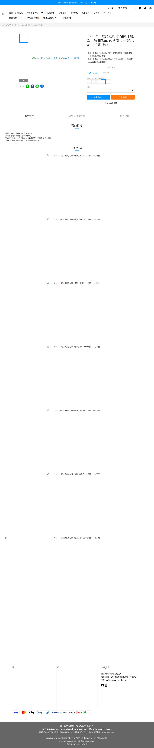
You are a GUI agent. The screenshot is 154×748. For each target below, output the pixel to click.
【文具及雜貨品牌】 (50, 18)
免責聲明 (133, 677)
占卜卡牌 (107, 13)
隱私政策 (124, 677)
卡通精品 (27, 25)
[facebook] (32, 86)
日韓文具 (51, 13)
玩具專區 (86, 13)
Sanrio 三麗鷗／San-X (40, 25)
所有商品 (19, 13)
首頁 (11, 13)
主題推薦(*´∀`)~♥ (35, 13)
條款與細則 (105, 677)
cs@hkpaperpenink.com (116, 680)
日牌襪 (96, 13)
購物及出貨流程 (115, 674)
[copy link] (42, 86)
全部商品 (5, 25)
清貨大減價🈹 (33, 18)
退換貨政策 (115, 677)
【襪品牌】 (67, 18)
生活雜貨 (74, 13)
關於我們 (104, 674)
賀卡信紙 (62, 13)
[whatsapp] (37, 86)
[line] (27, 86)
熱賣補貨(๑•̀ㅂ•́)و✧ (17, 18)
